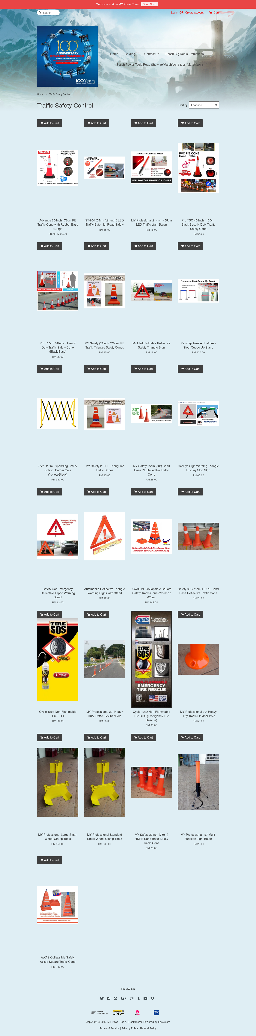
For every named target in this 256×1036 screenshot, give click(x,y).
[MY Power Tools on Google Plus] (123, 999)
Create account (194, 12)
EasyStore (164, 1022)
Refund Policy (148, 1028)
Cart (216, 12)
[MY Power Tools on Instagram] (132, 999)
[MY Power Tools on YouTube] (145, 999)
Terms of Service (109, 1028)
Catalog (130, 54)
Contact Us (151, 54)
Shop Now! (149, 4)
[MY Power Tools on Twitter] (102, 999)
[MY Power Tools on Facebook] (109, 999)
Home (114, 54)
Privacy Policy (130, 1028)
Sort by (183, 105)
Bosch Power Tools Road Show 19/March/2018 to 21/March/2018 (159, 64)
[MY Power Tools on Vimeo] (152, 999)
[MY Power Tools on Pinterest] (115, 999)
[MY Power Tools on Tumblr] (138, 999)
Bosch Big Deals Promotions (184, 54)
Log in (174, 12)
